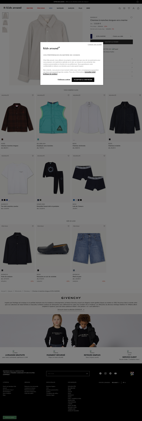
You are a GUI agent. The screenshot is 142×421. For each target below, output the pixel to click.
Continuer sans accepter (95, 44)
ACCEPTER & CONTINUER (83, 79)
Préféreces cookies (64, 79)
